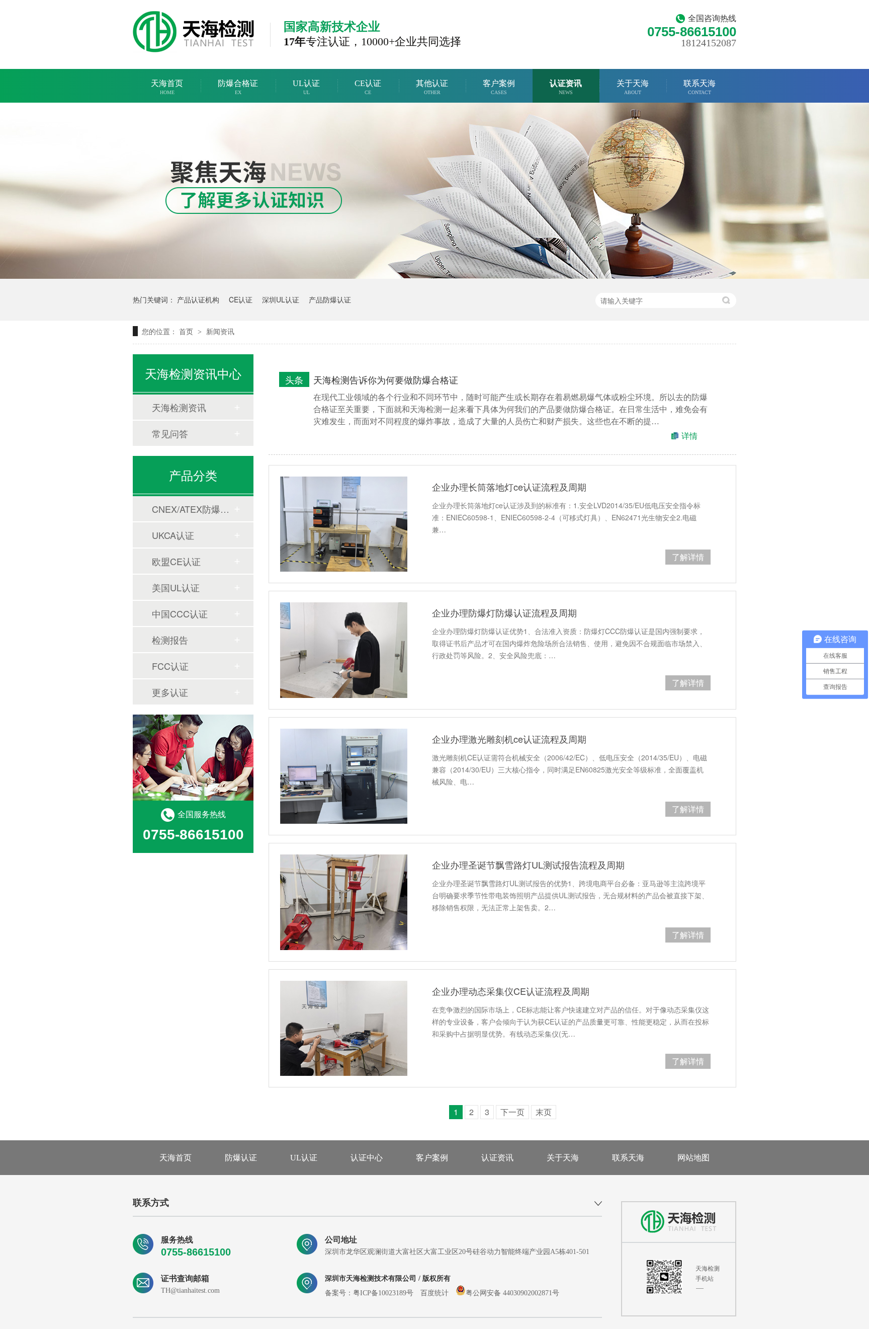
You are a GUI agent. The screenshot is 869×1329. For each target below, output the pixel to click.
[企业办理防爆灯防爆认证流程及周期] (343, 649)
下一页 (512, 1112)
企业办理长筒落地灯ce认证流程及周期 (509, 486)
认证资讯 (566, 87)
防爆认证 (241, 1157)
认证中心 (367, 1157)
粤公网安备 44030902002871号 (512, 1293)
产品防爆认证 (330, 299)
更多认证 (170, 691)
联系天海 (699, 87)
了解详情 (688, 557)
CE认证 (368, 87)
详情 (689, 435)
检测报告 (170, 639)
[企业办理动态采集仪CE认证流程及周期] (343, 1028)
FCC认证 (170, 665)
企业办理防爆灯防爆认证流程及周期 (504, 612)
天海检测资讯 (179, 407)
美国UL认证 (176, 587)
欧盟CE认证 (176, 561)
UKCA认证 (173, 534)
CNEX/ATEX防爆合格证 (192, 508)
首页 (187, 331)
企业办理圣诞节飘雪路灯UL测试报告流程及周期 (528, 864)
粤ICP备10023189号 (383, 1293)
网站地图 (693, 1157)
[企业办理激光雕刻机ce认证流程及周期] (343, 776)
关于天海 (633, 87)
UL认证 (306, 87)
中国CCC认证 (180, 613)
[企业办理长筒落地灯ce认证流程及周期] (343, 524)
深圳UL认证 (280, 299)
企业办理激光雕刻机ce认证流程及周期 (509, 738)
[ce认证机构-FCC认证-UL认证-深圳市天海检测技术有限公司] (193, 31)
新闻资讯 (220, 331)
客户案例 (499, 87)
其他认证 (432, 87)
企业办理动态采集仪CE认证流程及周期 (510, 990)
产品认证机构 (198, 299)
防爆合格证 (238, 87)
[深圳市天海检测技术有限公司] (678, 1221)
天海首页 (167, 87)
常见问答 (170, 433)
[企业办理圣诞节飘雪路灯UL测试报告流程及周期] (343, 902)
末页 (544, 1112)
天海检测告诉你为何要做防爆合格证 (385, 379)
